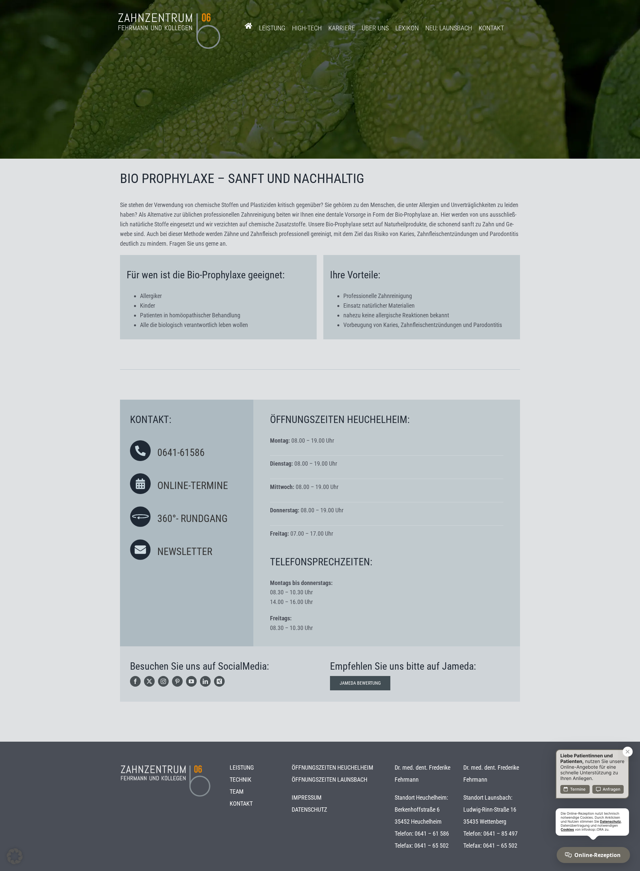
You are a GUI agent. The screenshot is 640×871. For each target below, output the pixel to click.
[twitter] (149, 681)
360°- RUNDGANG (192, 518)
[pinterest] (177, 681)
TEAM (237, 791)
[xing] (219, 681)
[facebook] (135, 681)
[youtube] (191, 681)
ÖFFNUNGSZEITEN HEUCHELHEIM (332, 767)
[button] (14, 856)
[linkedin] (205, 681)
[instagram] (163, 681)
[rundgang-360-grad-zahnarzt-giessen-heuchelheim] (140, 509)
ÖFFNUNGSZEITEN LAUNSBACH (329, 779)
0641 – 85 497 (500, 833)
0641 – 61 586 (432, 833)
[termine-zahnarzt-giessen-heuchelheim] (140, 476)
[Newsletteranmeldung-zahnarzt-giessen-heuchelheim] (140, 542)
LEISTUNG (242, 767)
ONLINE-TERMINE (192, 485)
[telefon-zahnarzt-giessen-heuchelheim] (140, 443)
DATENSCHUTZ (309, 809)
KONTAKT (241, 803)
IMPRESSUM (307, 797)
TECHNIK (240, 779)
